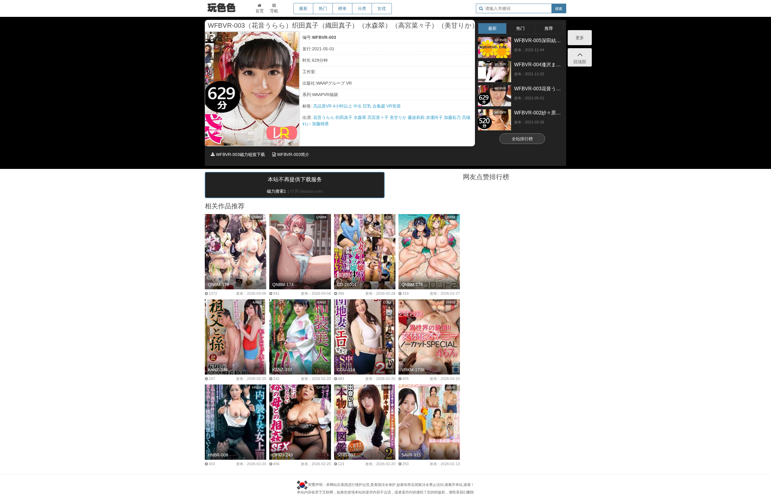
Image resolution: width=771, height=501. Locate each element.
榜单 (342, 8)
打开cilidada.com (306, 191)
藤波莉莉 (417, 117)
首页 (259, 10)
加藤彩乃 (453, 117)
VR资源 (393, 106)
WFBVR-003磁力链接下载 (240, 154)
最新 (303, 8)
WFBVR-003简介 (292, 154)
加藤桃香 (320, 123)
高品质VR (323, 106)
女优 (381, 8)
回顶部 (579, 61)
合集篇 (379, 106)
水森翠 (360, 117)
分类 (362, 8)
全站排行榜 (522, 138)
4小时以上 (343, 106)
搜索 (558, 9)
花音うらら (324, 117)
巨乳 (368, 106)
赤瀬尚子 (435, 117)
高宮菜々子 (378, 117)
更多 (580, 37)
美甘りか (399, 117)
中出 (358, 106)
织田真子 (345, 117)
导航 (274, 10)
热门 (323, 8)
